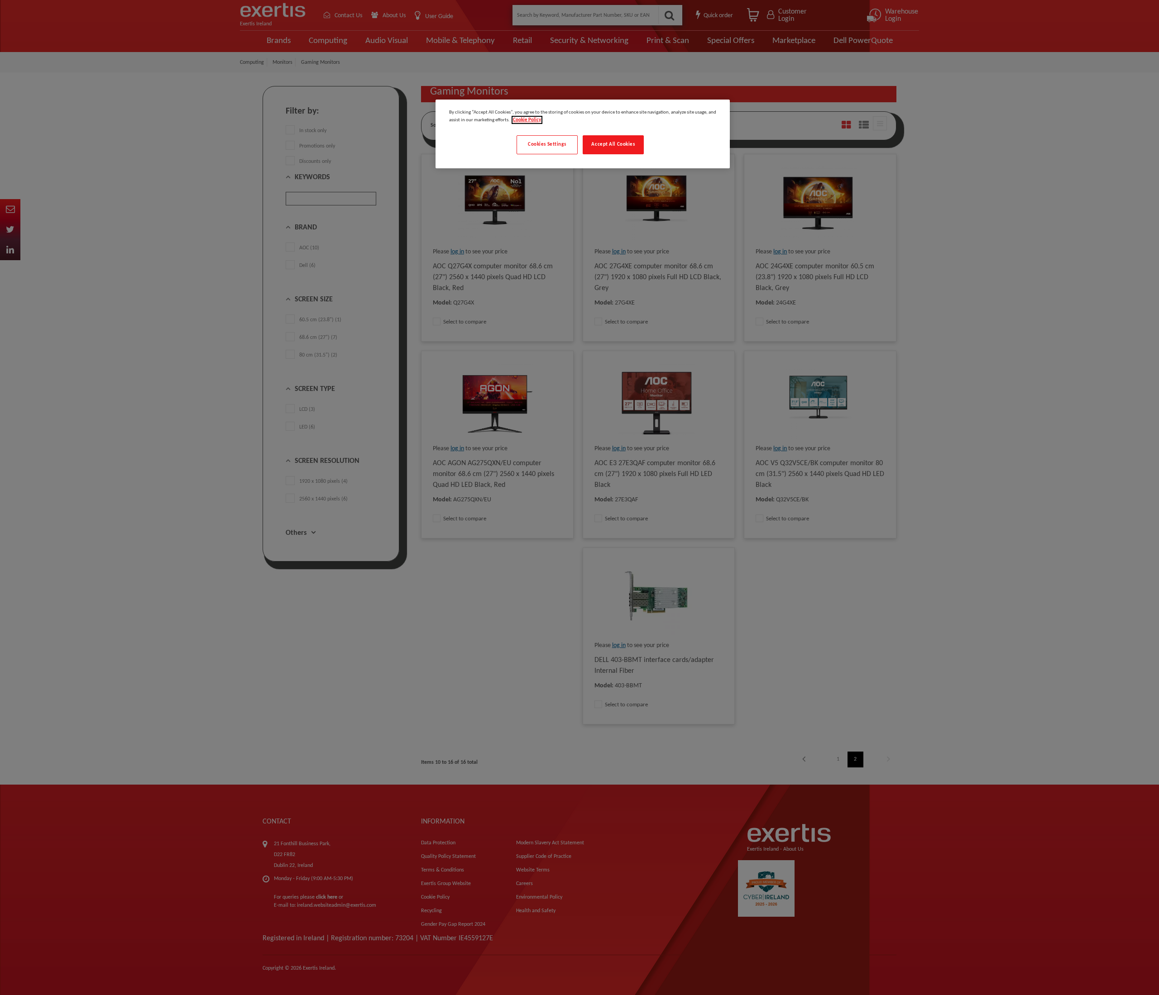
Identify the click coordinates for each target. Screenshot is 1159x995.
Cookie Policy (527, 120)
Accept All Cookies (613, 144)
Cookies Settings (547, 144)
